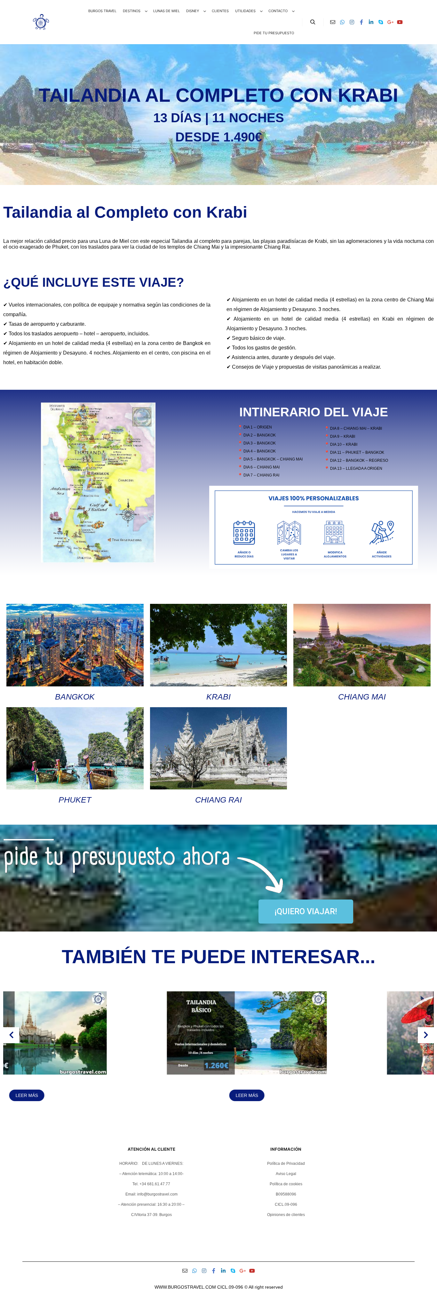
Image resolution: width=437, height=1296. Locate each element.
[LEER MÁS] (108, 1073)
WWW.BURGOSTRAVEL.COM (185, 1287)
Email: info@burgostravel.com (151, 1194)
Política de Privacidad (286, 1163)
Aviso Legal (286, 1174)
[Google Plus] (390, 22)
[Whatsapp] (342, 22)
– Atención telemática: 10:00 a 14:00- (151, 1174)
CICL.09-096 (286, 1204)
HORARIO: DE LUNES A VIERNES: (151, 1163)
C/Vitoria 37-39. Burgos (151, 1214)
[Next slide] (426, 1035)
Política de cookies (286, 1184)
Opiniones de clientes (286, 1214)
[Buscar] (313, 22)
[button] (210, 1117)
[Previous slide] (11, 1035)
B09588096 (286, 1194)
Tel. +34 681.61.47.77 (151, 1184)
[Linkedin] (371, 22)
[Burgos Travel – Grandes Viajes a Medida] (41, 22)
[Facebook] (361, 22)
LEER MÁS (108, 1095)
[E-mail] (333, 22)
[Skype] (381, 22)
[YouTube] (400, 22)
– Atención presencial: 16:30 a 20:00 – (151, 1204)
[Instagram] (352, 22)
